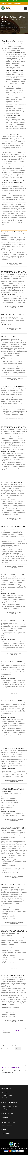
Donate (10, 3)
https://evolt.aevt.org (6, 1032)
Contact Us (5, 1098)
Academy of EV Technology (9, 1109)
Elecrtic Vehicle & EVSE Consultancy (11, 1030)
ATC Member (5, 1117)
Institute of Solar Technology (9, 1106)
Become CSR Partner (7, 1095)
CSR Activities (17, 3)
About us (4, 1092)
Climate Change (6, 1133)
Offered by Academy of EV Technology (14, 264)
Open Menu (25, 8)
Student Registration (7, 1125)
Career (4, 3)
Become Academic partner (8, 1122)
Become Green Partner (8, 1120)
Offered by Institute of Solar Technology (14, 307)
